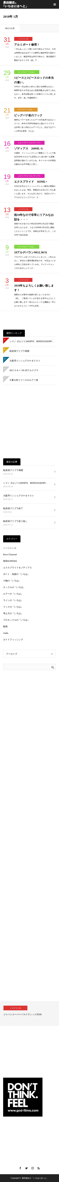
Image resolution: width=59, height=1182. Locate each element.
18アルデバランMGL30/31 (30, 252)
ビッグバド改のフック (28, 115)
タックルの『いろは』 (26, 72)
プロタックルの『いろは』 (16, 620)
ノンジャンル (23, 39)
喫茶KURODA (10, 561)
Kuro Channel (10, 554)
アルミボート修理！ (27, 44)
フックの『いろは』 (13, 607)
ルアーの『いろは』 (26, 109)
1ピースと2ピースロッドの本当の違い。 (34, 80)
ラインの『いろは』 (13, 600)
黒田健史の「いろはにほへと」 (35, 1178)
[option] (29, 1013)
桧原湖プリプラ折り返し (15, 521)
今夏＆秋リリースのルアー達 (23, 380)
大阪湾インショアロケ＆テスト (24, 360)
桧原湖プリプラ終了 (13, 508)
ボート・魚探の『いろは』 (16, 574)
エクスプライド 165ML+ (30, 181)
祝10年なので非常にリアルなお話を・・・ (34, 217)
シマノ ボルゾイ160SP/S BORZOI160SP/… (31, 341)
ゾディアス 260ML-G (28, 148)
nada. (6, 633)
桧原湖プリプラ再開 (19, 351)
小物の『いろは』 (12, 580)
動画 (5, 626)
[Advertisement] (29, 421)
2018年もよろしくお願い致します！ (34, 288)
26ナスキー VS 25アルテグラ (23, 370)
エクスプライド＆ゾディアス (29, 143)
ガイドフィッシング (13, 639)
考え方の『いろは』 (13, 613)
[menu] (54, 4)
